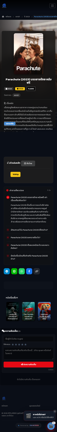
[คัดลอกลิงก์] (37, 271)
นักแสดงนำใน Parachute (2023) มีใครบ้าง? (29, 229)
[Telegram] (7, 271)
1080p (15, 174)
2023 (9, 88)
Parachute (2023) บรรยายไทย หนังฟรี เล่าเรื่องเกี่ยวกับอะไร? (29, 199)
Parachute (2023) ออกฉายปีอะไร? (25, 237)
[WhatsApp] (22, 271)
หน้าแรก (8, 16)
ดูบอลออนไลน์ (34, 405)
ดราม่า (17, 16)
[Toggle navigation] (52, 5)
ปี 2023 (27, 16)
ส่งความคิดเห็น (29, 364)
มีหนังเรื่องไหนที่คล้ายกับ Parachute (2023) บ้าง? (29, 257)
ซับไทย (29, 163)
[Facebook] (29, 271)
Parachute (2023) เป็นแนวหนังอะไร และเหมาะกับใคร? (30, 247)
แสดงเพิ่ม (10, 123)
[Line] (14, 271)
